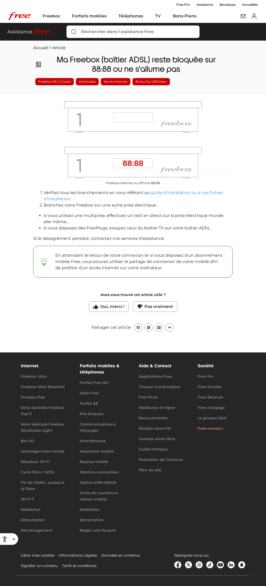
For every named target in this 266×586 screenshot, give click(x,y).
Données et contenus (120, 555)
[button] (13, 539)
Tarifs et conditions (79, 565)
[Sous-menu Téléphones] (146, 16)
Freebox (51, 16)
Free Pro (183, 5)
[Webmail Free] (243, 16)
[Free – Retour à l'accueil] (19, 16)
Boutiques (228, 5)
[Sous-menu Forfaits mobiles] (110, 16)
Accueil (40, 47)
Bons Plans (184, 16)
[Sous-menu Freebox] (63, 16)
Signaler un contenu (39, 565)
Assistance (204, 5)
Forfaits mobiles (89, 16)
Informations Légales (78, 555)
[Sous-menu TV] (164, 16)
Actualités (250, 5)
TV (158, 16)
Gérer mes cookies (38, 555)
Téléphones (130, 16)
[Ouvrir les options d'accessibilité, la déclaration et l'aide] (4, 539)
